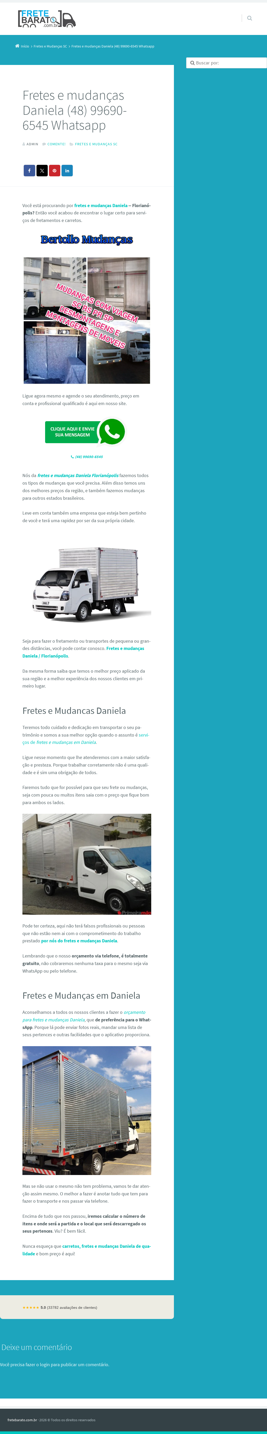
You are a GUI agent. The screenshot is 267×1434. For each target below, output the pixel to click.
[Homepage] (47, 18)
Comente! (56, 144)
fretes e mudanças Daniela (101, 205)
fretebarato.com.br (22, 1420)
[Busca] (245, 13)
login (45, 1364)
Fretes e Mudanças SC (96, 144)
